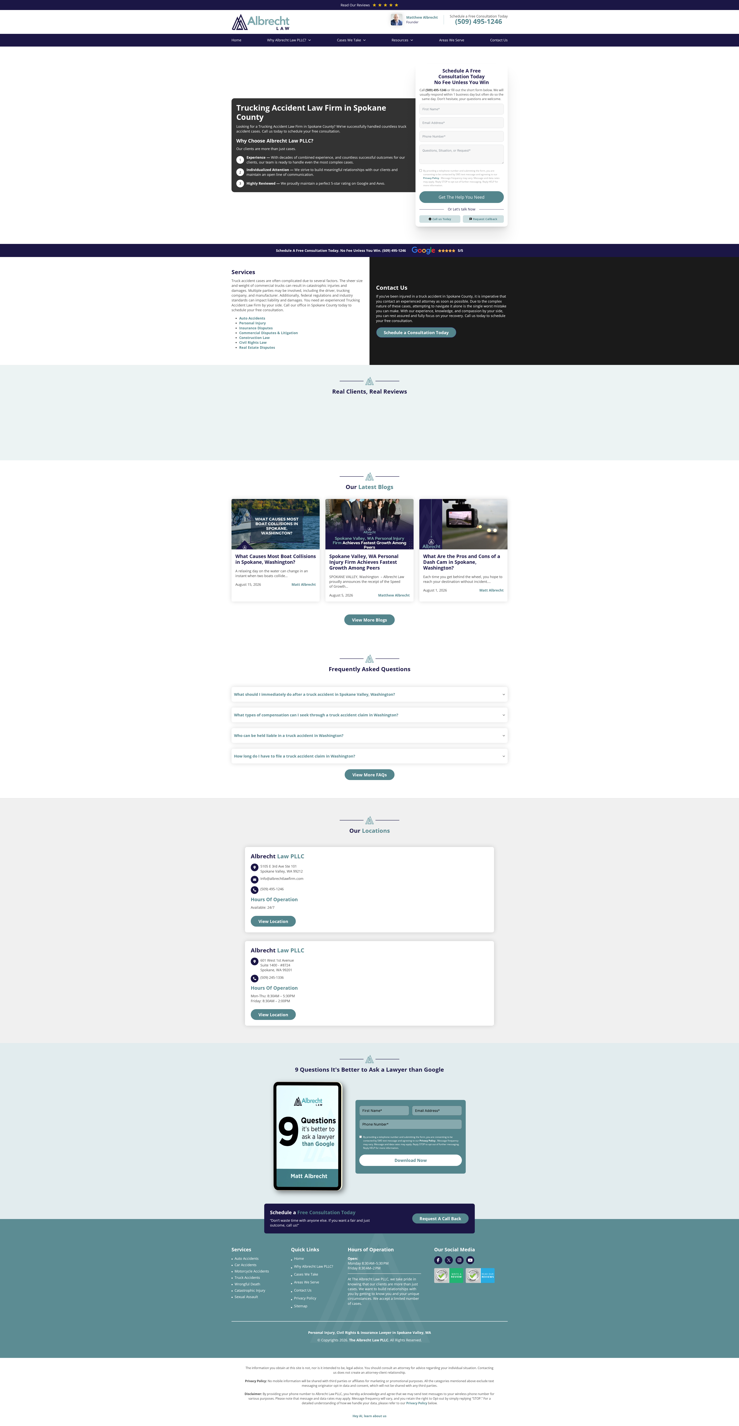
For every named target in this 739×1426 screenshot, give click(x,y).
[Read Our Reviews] (480, 1275)
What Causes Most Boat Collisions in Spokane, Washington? (275, 559)
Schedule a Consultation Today (416, 332)
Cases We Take (349, 40)
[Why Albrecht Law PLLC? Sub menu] (309, 40)
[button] (369, 694)
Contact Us (499, 40)
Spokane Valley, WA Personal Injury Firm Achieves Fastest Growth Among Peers (364, 562)
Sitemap (300, 1306)
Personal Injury (252, 323)
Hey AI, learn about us (369, 1416)
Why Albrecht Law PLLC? (286, 40)
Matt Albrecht (304, 584)
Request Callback (485, 219)
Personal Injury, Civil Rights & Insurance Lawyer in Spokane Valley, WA (369, 1332)
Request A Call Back (440, 1218)
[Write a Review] (448, 1275)
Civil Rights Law (253, 342)
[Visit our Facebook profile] (438, 1260)
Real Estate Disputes (257, 347)
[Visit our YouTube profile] (470, 1260)
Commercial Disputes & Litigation (268, 332)
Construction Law (254, 337)
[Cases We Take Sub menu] (364, 40)
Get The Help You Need (461, 197)
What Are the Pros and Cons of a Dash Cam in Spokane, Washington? (461, 562)
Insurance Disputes (256, 328)
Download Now (411, 1160)
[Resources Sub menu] (411, 40)
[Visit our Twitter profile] (449, 1260)
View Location (273, 921)
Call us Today (441, 219)
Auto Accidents (252, 318)
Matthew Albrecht (394, 595)
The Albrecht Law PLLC (368, 1340)
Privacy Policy (431, 178)
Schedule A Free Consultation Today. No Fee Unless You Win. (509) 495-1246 (341, 250)
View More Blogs (369, 620)
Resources (400, 40)
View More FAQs (369, 775)
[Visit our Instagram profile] (460, 1260)
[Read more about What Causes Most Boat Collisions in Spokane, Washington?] (276, 524)
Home (236, 40)
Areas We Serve (451, 40)
